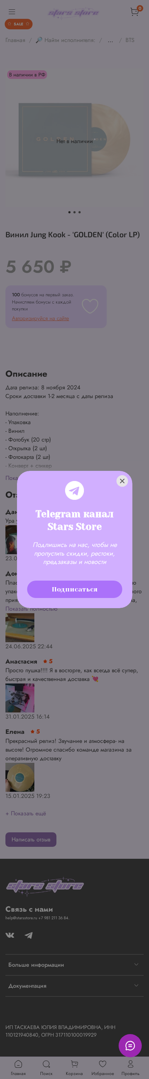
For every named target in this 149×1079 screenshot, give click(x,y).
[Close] (122, 481)
